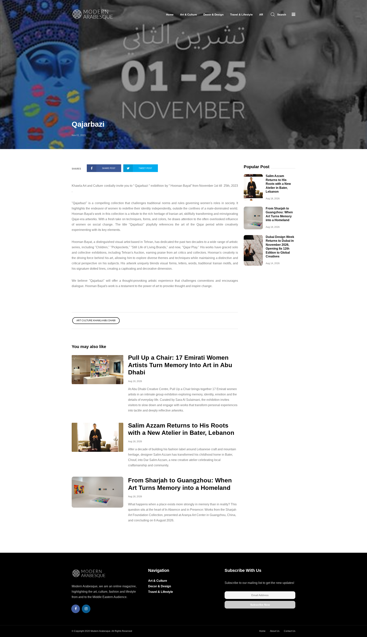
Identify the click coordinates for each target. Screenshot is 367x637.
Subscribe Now (260, 604)
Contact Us (289, 631)
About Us (274, 631)
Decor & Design (213, 14)
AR (261, 14)
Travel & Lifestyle (241, 14)
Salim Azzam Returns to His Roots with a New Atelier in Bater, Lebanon (278, 183)
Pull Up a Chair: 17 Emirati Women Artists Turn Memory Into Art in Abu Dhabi (180, 365)
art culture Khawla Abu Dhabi (95, 320)
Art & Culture (188, 14)
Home (170, 14)
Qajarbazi (88, 124)
